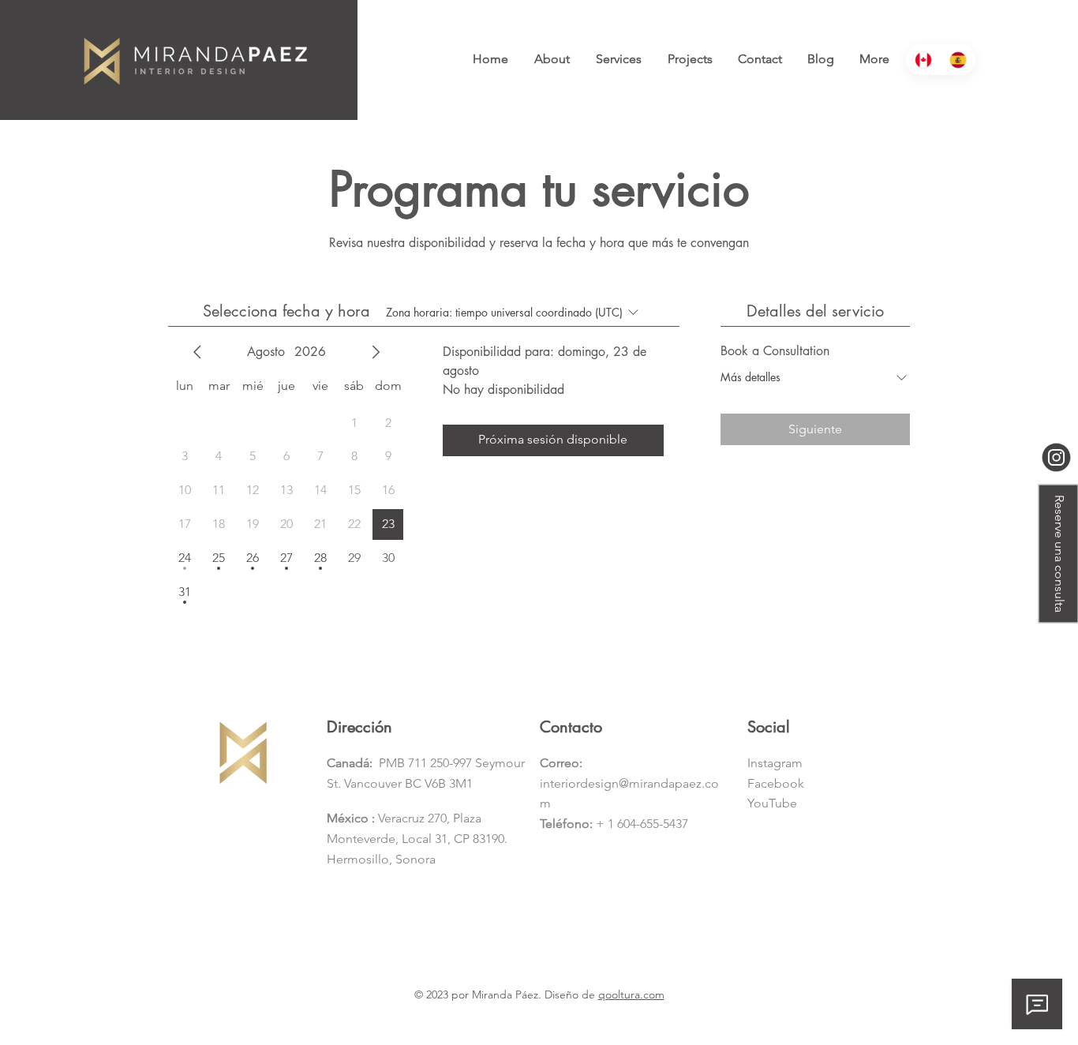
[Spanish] (958, 59)
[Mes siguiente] (375, 352)
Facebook (775, 783)
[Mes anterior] (197, 352)
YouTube (772, 803)
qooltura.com (631, 994)
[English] (923, 59)
